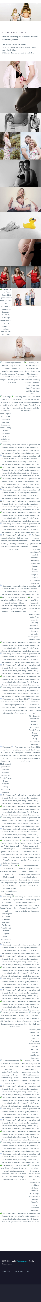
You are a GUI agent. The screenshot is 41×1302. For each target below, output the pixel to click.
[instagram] (22, 1281)
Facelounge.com (22, 1261)
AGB (28, 1271)
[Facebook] (4, 1236)
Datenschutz (18, 1271)
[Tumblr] (17, 1236)
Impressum (6, 1271)
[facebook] (18, 1281)
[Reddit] (26, 1236)
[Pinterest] (13, 1236)
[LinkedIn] (21, 1236)
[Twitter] (8, 1236)
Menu (37, 3)
